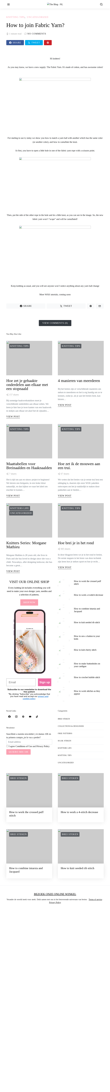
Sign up (44, 682)
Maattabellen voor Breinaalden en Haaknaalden (29, 466)
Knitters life (19, 508)
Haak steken (64, 741)
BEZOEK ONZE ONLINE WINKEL (55, 894)
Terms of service (95, 899)
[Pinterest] (23, 716)
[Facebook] (9, 716)
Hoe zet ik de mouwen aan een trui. (79, 466)
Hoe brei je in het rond (76, 543)
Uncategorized (37, 17)
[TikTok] (37, 716)
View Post (13, 416)
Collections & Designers (71, 726)
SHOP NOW (29, 602)
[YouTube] (30, 716)
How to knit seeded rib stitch (87, 622)
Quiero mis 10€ (18, 752)
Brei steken (64, 719)
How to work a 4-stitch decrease (88, 595)
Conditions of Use (23, 746)
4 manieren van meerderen (79, 380)
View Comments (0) (55, 323)
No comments (36, 33)
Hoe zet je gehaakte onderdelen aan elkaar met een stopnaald (27, 384)
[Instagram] (16, 716)
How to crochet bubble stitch (87, 677)
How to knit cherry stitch (85, 650)
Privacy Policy (43, 746)
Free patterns (65, 733)
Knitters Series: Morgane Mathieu (26, 545)
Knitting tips (15, 17)
